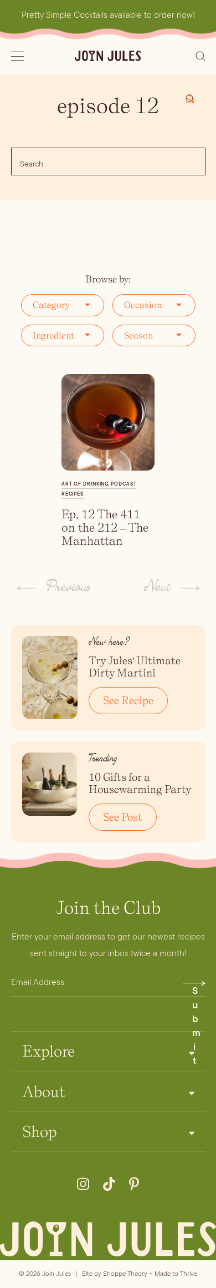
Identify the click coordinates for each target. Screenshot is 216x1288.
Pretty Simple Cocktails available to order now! (108, 14)
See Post (122, 817)
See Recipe (128, 700)
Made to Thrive (176, 1273)
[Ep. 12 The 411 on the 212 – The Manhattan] (108, 422)
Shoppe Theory (125, 1273)
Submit (196, 986)
